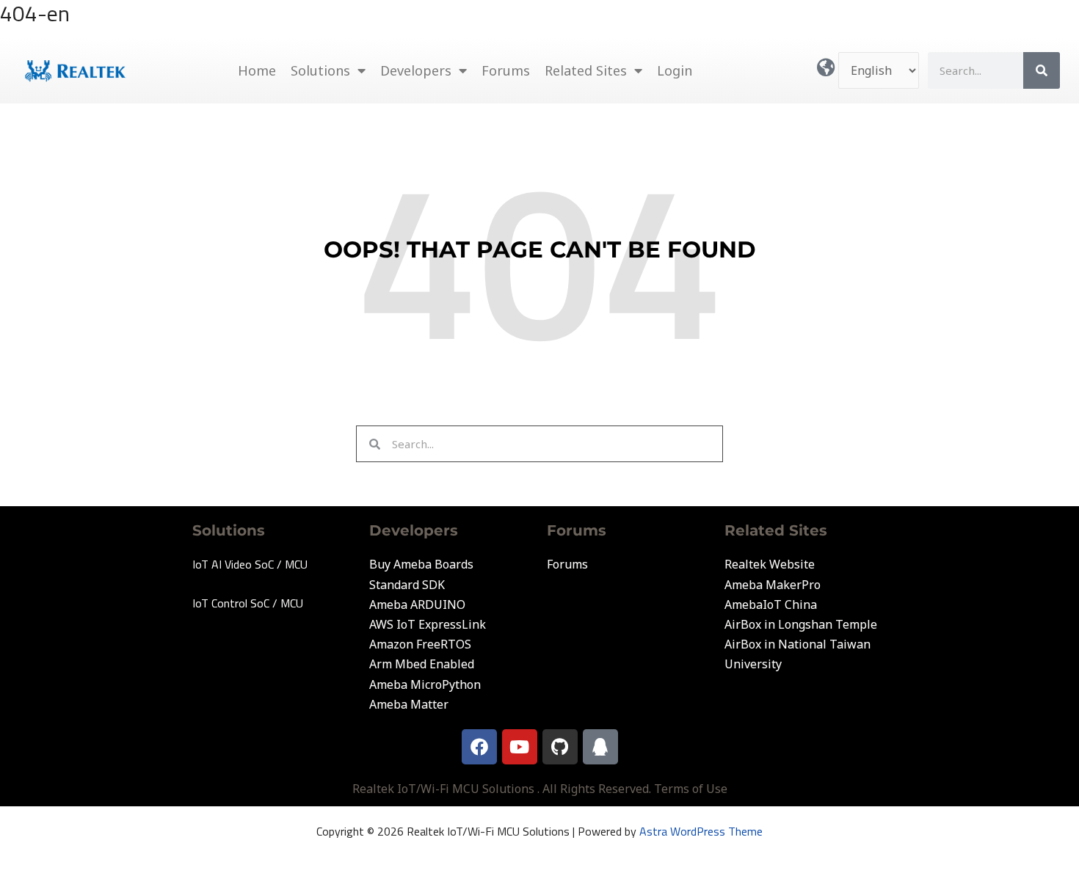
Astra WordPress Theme (701, 831)
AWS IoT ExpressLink (427, 624)
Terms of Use (690, 789)
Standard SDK (407, 585)
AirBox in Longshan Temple (800, 624)
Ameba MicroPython (425, 684)
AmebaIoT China (770, 604)
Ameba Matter (408, 704)
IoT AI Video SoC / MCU (250, 564)
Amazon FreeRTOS (420, 644)
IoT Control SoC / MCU (247, 603)
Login (674, 70)
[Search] (1041, 70)
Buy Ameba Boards (421, 564)
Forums (506, 70)
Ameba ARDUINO (417, 604)
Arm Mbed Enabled (421, 664)
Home (257, 70)
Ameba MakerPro (772, 585)
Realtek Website (769, 564)
